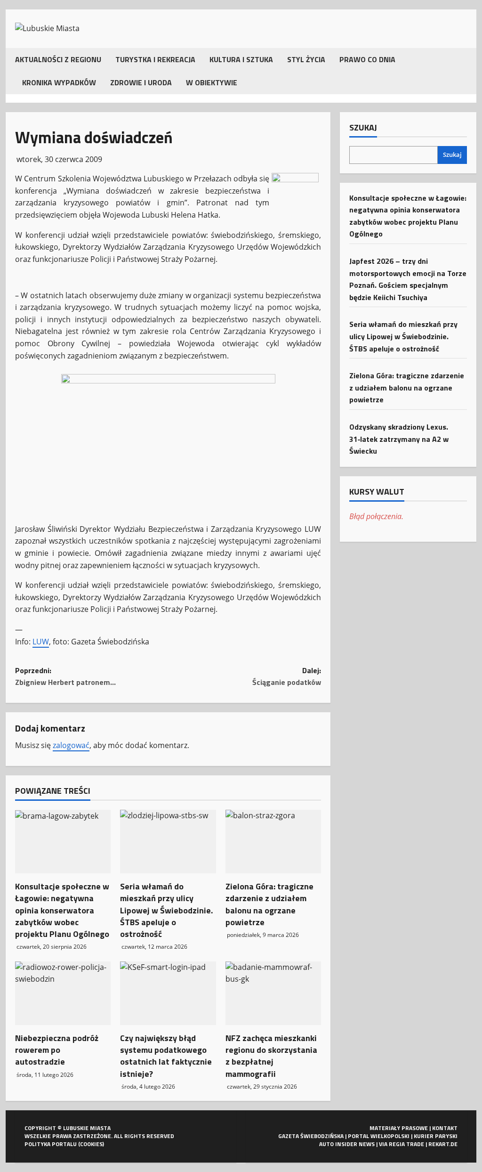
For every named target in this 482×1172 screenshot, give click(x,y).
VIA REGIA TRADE (401, 1143)
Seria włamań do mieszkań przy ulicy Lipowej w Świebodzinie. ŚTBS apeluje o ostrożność (166, 910)
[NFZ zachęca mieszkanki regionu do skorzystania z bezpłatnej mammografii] (273, 993)
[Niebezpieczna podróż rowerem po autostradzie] (63, 993)
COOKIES (91, 1143)
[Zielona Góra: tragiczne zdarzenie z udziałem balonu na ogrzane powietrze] (273, 842)
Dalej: (286, 676)
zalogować (71, 745)
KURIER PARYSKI (436, 1135)
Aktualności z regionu (58, 59)
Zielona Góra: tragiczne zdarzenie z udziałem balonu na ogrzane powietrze (269, 904)
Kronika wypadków (59, 82)
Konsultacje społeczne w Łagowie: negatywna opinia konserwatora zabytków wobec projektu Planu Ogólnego (62, 910)
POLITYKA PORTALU (50, 1143)
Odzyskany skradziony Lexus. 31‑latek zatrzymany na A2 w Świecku (399, 438)
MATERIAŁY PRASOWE (399, 1127)
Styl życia (306, 59)
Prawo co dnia (367, 59)
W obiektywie (211, 82)
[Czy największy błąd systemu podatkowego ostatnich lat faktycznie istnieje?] (168, 993)
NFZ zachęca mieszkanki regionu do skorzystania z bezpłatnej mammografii (271, 1056)
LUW (40, 641)
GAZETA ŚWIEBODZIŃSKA (311, 1135)
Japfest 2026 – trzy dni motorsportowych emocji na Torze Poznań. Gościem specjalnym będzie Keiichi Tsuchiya (407, 279)
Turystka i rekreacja (155, 59)
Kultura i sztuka (241, 59)
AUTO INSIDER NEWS (347, 1143)
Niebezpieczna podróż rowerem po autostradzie (56, 1050)
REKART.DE (443, 1143)
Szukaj (363, 128)
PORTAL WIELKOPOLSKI (379, 1135)
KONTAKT (445, 1127)
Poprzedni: (65, 676)
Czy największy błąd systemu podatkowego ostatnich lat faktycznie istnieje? (166, 1056)
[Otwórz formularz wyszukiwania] (464, 71)
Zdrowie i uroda (141, 82)
